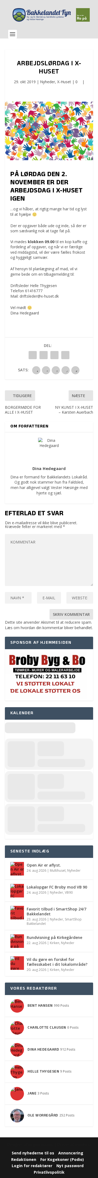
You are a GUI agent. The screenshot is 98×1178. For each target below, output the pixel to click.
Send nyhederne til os (33, 1153)
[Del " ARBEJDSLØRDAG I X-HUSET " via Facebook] (32, 355)
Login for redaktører (32, 1165)
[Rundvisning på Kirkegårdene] (17, 941)
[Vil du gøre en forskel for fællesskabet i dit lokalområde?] (17, 963)
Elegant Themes (41, 1145)
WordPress (83, 1145)
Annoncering (70, 1153)
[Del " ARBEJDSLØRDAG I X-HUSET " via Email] (54, 355)
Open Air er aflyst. (44, 865)
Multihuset (58, 870)
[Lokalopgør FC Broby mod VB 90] (17, 890)
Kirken (54, 943)
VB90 (69, 892)
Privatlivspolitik (49, 1172)
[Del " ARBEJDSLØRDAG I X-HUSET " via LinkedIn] (43, 355)
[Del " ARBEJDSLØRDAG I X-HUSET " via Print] (65, 355)
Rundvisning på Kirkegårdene (54, 937)
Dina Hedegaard (24, 313)
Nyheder (47, 81)
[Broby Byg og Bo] (46, 697)
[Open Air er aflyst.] (17, 869)
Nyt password (70, 1165)
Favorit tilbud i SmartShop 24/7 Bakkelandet (56, 911)
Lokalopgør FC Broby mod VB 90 (57, 887)
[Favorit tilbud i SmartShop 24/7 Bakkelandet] (17, 912)
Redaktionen (23, 1159)
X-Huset (64, 81)
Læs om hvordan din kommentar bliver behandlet (48, 627)
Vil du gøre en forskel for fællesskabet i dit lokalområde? (57, 962)
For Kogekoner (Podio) (62, 1159)
